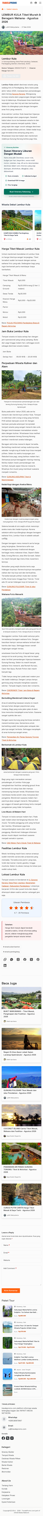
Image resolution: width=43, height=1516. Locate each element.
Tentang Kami (7, 1485)
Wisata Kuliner (7, 1462)
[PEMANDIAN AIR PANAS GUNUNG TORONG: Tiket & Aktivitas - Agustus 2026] (21, 1153)
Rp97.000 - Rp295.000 (26, 1363)
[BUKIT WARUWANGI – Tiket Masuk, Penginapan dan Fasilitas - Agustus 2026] (21, 998)
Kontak (4, 1489)
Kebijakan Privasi (8, 1495)
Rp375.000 (22, 1331)
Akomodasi (6, 1472)
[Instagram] (12, 1438)
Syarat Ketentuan (8, 1502)
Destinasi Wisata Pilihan (11, 1458)
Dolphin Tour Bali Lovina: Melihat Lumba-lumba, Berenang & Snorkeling (27, 1359)
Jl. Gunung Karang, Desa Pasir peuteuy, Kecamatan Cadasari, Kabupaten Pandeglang (20, 883)
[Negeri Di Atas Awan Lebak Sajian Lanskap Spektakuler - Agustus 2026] (21, 1039)
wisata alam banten (11, 947)
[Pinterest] (38, 960)
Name (6, 1245)
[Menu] (40, 3)
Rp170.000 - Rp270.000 (26, 1347)
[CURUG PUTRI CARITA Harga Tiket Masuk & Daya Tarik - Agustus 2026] (21, 1194)
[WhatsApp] (11, 960)
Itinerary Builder (8, 1452)
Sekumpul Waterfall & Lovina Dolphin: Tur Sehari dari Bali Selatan (25, 1312)
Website (6, 1260)
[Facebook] (25, 960)
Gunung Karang (18, 94)
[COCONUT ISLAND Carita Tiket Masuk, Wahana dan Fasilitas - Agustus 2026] (21, 1115)
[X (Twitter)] (31, 960)
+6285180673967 (15, 1421)
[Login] (36, 3)
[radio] (11, 908)
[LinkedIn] (5, 966)
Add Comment (9, 1268)
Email (6, 1253)
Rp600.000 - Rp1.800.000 (27, 1379)
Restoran (5, 1468)
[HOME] (2, 9)
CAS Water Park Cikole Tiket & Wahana (23, 843)
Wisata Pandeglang (11, 952)
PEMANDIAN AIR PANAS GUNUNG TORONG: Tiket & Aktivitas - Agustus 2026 (20, 1169)
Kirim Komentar (11, 1290)
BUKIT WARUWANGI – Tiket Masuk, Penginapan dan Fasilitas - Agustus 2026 (19, 1014)
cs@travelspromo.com (17, 1429)
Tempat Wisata (8, 1455)
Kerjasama (6, 1492)
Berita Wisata (7, 1465)
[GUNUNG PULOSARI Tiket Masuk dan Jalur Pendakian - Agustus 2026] (21, 1077)
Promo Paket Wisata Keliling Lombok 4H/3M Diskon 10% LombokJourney (25, 1388)
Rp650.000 (22, 1316)
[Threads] (18, 960)
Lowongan (6, 1499)
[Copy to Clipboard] (5, 960)
